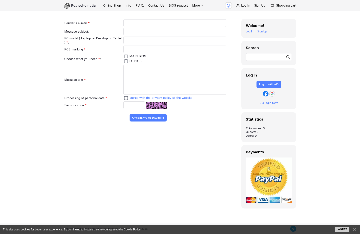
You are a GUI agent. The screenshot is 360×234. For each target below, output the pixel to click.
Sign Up (260, 5)
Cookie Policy (132, 229)
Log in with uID (269, 84)
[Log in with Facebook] (265, 94)
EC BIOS (135, 61)
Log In (245, 5)
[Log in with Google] (272, 94)
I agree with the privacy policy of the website (160, 98)
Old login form (269, 102)
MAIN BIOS (137, 56)
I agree (342, 229)
